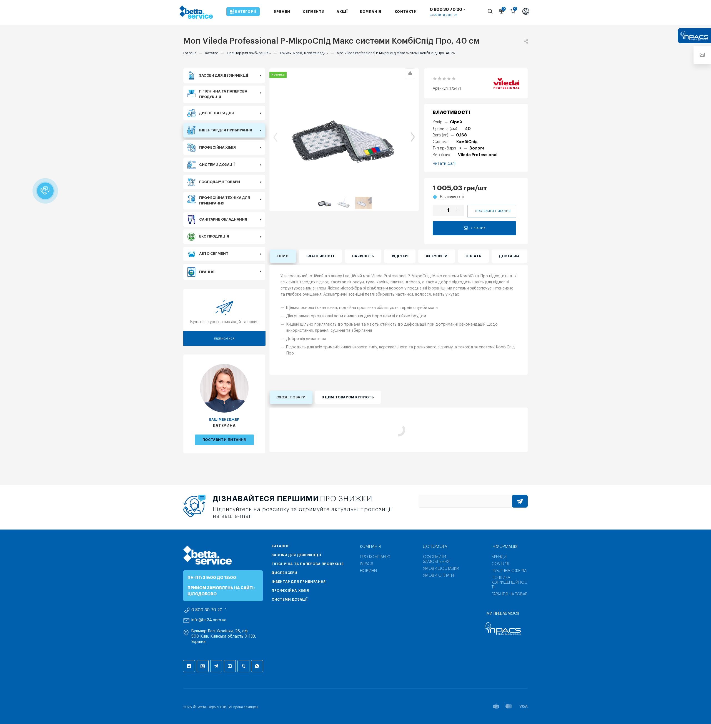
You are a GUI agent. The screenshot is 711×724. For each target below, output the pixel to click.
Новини (368, 571)
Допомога (435, 547)
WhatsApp (257, 666)
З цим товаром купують (348, 397)
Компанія (370, 547)
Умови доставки (441, 569)
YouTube (230, 666)
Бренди (499, 557)
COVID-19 (500, 564)
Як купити (436, 256)
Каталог (280, 546)
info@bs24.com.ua (208, 620)
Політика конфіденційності (509, 582)
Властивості (320, 256)
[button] (45, 191)
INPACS (366, 564)
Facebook (189, 666)
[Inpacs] (503, 629)
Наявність (363, 256)
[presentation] (272, 136)
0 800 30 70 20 (446, 10)
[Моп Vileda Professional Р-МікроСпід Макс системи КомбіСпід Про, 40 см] (344, 136)
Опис (282, 256)
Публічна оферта (509, 571)
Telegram (216, 666)
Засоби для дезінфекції (296, 555)
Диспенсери (284, 573)
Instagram (203, 666)
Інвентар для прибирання (299, 581)
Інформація (504, 547)
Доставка (509, 256)
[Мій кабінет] (525, 12)
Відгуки (400, 256)
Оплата (473, 256)
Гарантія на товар (509, 594)
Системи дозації (290, 599)
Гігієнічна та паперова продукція (308, 564)
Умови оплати (438, 576)
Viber (243, 666)
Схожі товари (291, 397)
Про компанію (375, 557)
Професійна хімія (290, 590)
